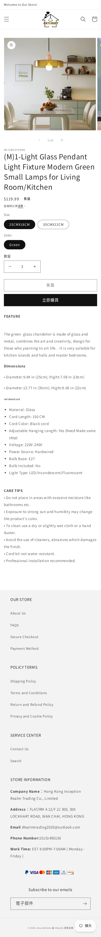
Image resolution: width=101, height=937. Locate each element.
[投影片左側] (39, 140)
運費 (20, 206)
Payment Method (24, 648)
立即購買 (50, 300)
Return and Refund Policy (31, 704)
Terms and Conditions (28, 692)
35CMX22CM (53, 224)
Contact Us (19, 749)
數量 (7, 256)
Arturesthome (44, 927)
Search (16, 760)
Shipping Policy (23, 681)
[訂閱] (84, 904)
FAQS (14, 625)
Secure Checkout (24, 636)
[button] (6, 19)
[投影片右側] (62, 140)
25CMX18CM (19, 224)
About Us (18, 613)
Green (14, 244)
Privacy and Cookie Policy (31, 716)
